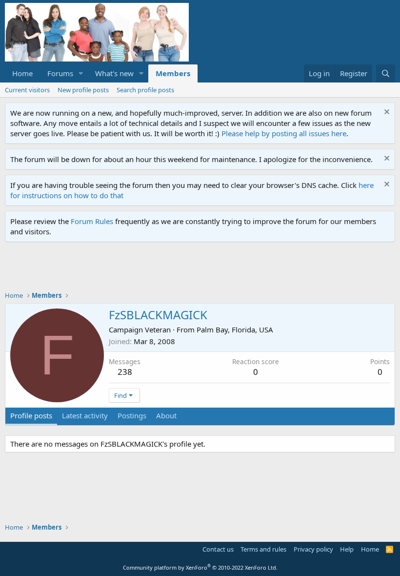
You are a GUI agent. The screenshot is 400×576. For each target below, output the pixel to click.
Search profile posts (145, 89)
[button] (81, 73)
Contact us (218, 549)
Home (22, 73)
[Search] (385, 73)
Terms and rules (263, 549)
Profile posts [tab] (31, 415)
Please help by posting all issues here (283, 133)
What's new (114, 73)
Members (173, 73)
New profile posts (83, 89)
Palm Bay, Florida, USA (235, 329)
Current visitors (27, 89)
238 (125, 371)
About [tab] (166, 415)
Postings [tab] (132, 415)
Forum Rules (92, 221)
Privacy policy (313, 549)
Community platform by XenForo (200, 567)
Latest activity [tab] (85, 415)
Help (347, 549)
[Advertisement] (182, 269)
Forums (60, 73)
